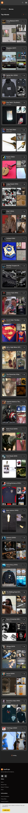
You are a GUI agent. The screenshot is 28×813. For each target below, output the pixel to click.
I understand (6, 810)
